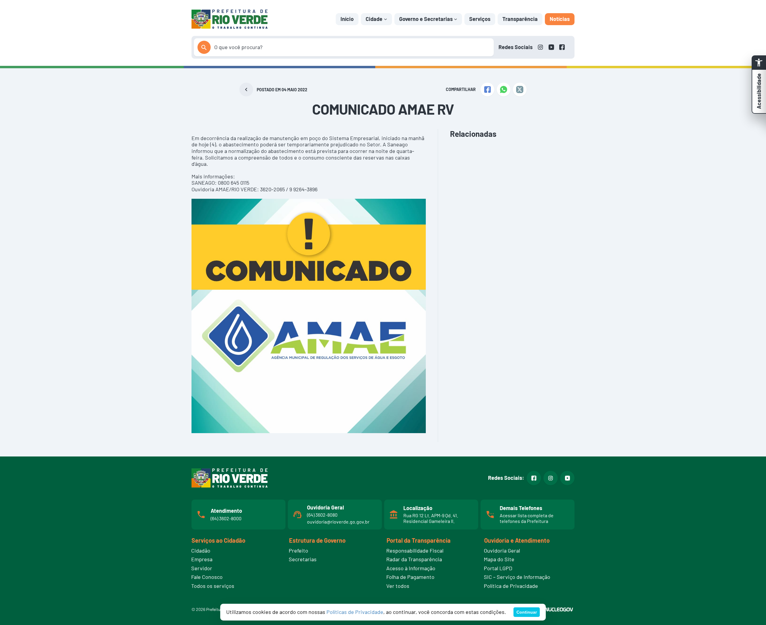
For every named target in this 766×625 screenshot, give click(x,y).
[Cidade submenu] (385, 19)
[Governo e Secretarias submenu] (455, 19)
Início (347, 19)
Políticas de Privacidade (354, 612)
